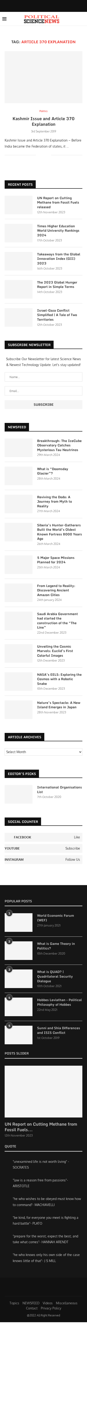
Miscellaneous (66, 1303)
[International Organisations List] (18, 794)
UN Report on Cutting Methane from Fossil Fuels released (58, 202)
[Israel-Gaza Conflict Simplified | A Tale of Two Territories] (18, 317)
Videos (48, 1303)
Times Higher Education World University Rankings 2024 (58, 230)
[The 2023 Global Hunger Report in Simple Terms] (18, 289)
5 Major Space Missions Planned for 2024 (55, 559)
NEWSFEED (31, 1303)
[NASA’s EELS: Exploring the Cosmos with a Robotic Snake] (18, 681)
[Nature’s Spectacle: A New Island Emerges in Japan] (18, 709)
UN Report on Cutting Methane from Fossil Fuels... (41, 1127)
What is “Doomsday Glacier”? (52, 471)
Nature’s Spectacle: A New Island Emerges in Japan (58, 704)
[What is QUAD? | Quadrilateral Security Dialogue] (18, 978)
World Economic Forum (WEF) (55, 917)
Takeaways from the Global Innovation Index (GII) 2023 (58, 259)
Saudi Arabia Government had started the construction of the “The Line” (57, 621)
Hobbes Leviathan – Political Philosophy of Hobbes (59, 1002)
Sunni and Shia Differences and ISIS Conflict (58, 1030)
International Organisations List (59, 789)
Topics (14, 1303)
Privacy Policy (51, 1308)
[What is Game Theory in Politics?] (18, 950)
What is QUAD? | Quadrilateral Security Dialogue (55, 976)
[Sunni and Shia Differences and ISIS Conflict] (18, 1035)
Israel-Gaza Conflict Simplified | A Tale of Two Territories (57, 315)
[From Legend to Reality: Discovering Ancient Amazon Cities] (18, 592)
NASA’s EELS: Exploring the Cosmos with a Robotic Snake (59, 679)
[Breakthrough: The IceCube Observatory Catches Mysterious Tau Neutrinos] (18, 447)
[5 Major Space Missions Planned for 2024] (18, 564)
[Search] (82, 19)
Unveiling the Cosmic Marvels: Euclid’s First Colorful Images (55, 651)
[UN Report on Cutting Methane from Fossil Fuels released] (18, 205)
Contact (32, 1308)
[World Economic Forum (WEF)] (18, 922)
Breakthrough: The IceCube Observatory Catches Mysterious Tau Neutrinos (59, 445)
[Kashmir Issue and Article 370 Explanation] (43, 77)
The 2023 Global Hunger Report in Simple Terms (57, 284)
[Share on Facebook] (43, 155)
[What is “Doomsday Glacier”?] (18, 476)
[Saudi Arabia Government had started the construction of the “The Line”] (18, 621)
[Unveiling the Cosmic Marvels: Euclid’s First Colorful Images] (18, 653)
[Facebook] (40, 5)
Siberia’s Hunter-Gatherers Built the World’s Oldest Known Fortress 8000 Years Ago (59, 532)
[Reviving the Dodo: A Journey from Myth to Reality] (18, 504)
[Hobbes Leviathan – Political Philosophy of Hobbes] (18, 1007)
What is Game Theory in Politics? (56, 945)
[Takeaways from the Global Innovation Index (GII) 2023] (18, 261)
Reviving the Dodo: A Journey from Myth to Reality (54, 501)
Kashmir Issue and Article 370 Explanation (43, 121)
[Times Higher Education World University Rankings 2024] (18, 233)
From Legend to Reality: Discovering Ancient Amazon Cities (56, 590)
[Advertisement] (43, 1368)
